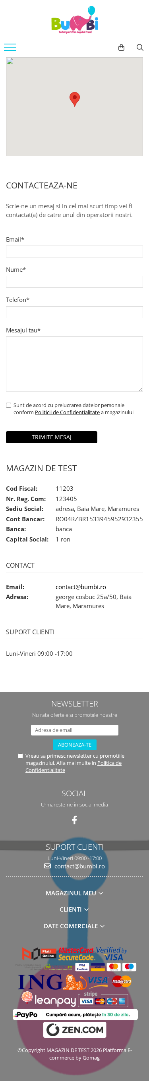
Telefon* (17, 299)
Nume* (16, 269)
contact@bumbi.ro (81, 587)
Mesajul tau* (23, 330)
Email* (15, 239)
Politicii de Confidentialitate (67, 412)
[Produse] (11, 50)
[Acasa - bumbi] (74, 20)
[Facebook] (74, 820)
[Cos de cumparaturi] (121, 48)
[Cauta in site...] (140, 48)
